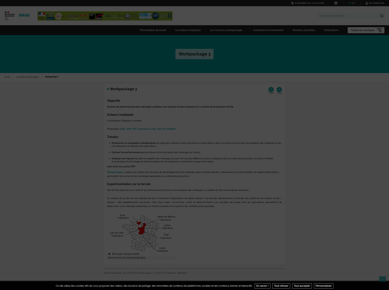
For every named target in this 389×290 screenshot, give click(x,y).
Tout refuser (281, 285)
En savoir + (262, 285)
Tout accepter (302, 285)
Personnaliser (324, 285)
